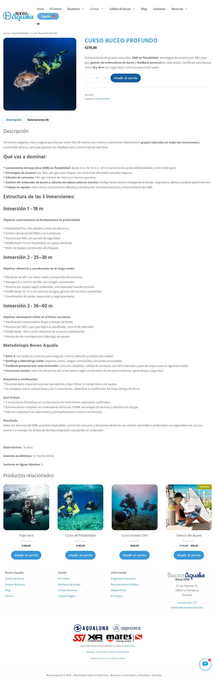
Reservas (177, 9)
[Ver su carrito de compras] (38, 24)
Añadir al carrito (125, 78)
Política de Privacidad (119, 651)
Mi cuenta (63, 578)
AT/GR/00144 (128, 645)
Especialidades (20, 33)
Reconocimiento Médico (125, 584)
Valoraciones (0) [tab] (38, 120)
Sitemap (90, 651)
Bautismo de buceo (69, 584)
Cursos (94, 9)
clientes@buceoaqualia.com (187, 607)
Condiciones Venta (116, 658)
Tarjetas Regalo (66, 596)
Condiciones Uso (98, 658)
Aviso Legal (101, 651)
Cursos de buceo (67, 590)
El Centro (55, 9)
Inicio (40, 9)
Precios (9, 596)
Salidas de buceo (120, 9)
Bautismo (74, 9)
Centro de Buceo (14, 578)
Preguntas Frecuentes (123, 578)
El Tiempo (116, 596)
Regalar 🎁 (48, 16)
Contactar (159, 9)
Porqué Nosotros (15, 584)
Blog (144, 9)
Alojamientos (118, 590)
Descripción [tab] (14, 120)
